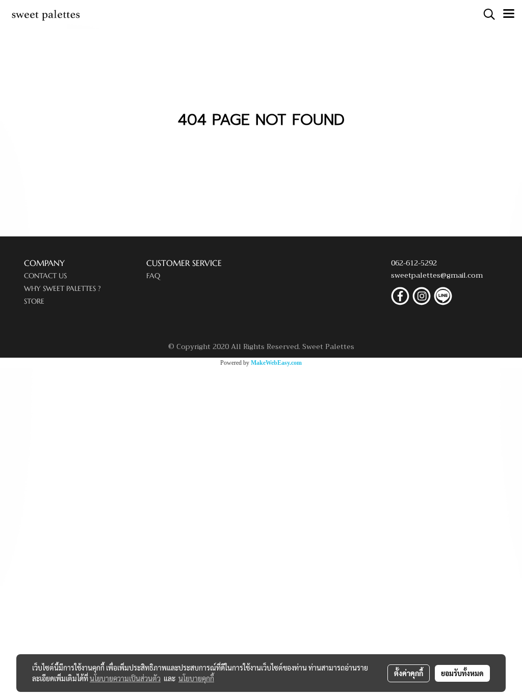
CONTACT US (45, 275)
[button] (486, 14)
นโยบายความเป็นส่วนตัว (125, 678)
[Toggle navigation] (509, 14)
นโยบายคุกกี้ (196, 678)
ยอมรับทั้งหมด (462, 673)
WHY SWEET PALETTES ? (62, 288)
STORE (34, 301)
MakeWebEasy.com (276, 362)
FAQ (153, 275)
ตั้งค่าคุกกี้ (408, 673)
